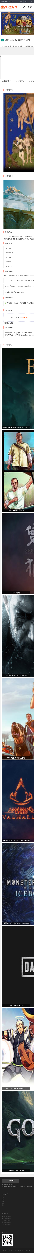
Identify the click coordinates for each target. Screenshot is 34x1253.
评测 (3, 1203)
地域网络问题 (7, 1224)
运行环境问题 (7, 1216)
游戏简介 (7, 81)
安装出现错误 (7, 1218)
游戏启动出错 (7, 1220)
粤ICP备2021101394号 (25, 1250)
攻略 (3, 1205)
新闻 (3, 1201)
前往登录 (25, 317)
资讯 (26, 1)
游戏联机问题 (7, 1222)
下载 (31, 1)
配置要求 (21, 81)
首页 (21, 1)
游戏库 (30, 7)
